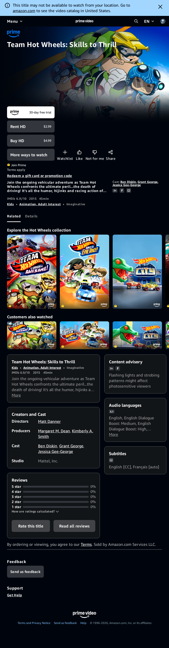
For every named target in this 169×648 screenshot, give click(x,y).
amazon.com (24, 10)
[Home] (84, 21)
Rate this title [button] (30, 526)
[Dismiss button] (160, 6)
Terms (86, 544)
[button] (35, 511)
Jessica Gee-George (126, 185)
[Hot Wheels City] (137, 272)
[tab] (14, 216)
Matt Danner (49, 421)
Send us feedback (65, 623)
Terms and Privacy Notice (34, 623)
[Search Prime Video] (136, 21)
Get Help (14, 595)
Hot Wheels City (137, 335)
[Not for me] (94, 152)
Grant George (148, 182)
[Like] (79, 152)
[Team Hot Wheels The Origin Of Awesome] (31, 272)
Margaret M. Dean (54, 430)
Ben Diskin (128, 182)
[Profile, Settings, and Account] (162, 21)
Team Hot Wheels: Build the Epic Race (84, 335)
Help (83, 623)
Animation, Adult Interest (40, 204)
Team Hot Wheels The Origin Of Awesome (31, 335)
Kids (10, 204)
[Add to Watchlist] (65, 152)
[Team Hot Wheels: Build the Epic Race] (84, 272)
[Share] (110, 152)
